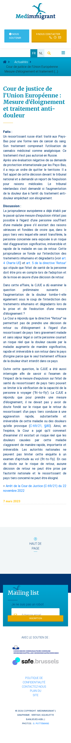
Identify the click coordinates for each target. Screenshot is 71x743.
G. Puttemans (41, 723)
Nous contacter (48, 34)
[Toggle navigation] (63, 52)
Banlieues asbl (35, 719)
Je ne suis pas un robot (27, 604)
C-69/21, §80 (40, 426)
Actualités (21, 62)
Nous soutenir (15, 36)
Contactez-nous (34, 686)
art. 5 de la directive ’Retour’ (46, 263)
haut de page (35, 546)
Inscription (35, 618)
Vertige (35, 714)
